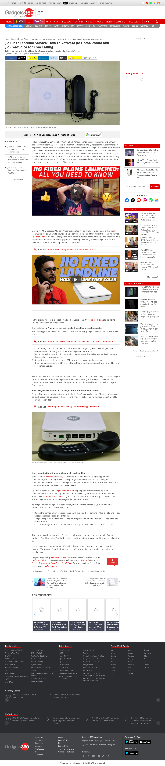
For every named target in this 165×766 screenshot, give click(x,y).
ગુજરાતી (85, 745)
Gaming (56, 26)
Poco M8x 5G (64, 650)
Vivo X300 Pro (10, 673)
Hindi (91, 741)
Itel (112, 673)
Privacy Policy (63, 740)
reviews (63, 557)
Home (9, 21)
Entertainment (68, 26)
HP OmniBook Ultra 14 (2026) (41, 668)
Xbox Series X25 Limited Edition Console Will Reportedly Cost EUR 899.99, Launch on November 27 (143, 720)
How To (48, 26)
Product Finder (103, 21)
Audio (88, 26)
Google (113, 656)
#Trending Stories (12, 691)
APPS (86, 3)
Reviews (66, 21)
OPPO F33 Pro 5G (37, 662)
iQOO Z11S (63, 662)
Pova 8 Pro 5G (64, 665)
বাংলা (96, 741)
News (57, 21)
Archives (38, 746)
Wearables (144, 26)
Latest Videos (130, 209)
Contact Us (39, 749)
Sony (146, 659)
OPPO (130, 668)
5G (153, 26)
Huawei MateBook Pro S (68, 673)
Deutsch (102, 745)
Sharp (146, 656)
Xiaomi (146, 668)
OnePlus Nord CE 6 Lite (39, 656)
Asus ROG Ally (88, 671)
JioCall (72, 571)
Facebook (36, 563)
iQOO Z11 (62, 653)
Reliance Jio (51, 476)
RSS (37, 752)
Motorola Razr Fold (12, 653)
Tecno (146, 665)
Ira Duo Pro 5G (88, 650)
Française (111, 745)
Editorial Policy (63, 746)
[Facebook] (127, 200)
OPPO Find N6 (10, 659)
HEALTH (59, 3)
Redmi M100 (63, 656)
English (85, 741)
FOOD (44, 3)
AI (29, 21)
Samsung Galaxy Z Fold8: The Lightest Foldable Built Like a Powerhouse (147, 152)
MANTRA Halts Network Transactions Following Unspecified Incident (25, 719)
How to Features (24, 39)
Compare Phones (37, 681)
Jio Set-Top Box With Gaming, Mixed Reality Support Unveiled (73, 406)
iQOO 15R (9, 679)
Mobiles (29, 26)
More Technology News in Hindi (145, 351)
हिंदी (25, 3)
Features (79, 21)
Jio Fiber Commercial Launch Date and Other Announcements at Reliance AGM (80, 341)
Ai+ (112, 650)
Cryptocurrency (36, 665)
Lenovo (130, 653)
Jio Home (103, 571)
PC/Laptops (102, 26)
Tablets (126, 26)
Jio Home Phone (39, 236)
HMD (112, 659)
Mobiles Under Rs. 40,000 (14, 662)
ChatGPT (8, 656)
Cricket (37, 3)
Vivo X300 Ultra (10, 665)
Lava (129, 650)
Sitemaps (39, 740)
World (13, 3)
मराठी (113, 741)
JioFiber (55, 571)
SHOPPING (79, 3)
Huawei (113, 665)
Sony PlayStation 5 (37, 650)
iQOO (113, 671)
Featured (129, 146)
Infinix (113, 668)
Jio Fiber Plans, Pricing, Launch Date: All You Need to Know (72, 249)
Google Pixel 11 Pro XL (67, 671)
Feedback (39, 743)
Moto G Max (63, 668)
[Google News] (156, 200)
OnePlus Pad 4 (36, 659)
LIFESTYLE (51, 3)
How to (13, 39)
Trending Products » (133, 74)
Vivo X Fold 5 (9, 682)
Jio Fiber (48, 571)
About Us (39, 737)
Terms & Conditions (66, 749)
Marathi (108, 3)
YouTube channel (51, 566)
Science (135, 26)
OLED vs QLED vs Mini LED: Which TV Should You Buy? (25, 696)
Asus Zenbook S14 (12, 668)
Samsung (147, 653)
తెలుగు (107, 741)
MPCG (102, 3)
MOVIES (30, 3)
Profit (20, 3)
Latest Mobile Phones (38, 678)
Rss (107, 755)
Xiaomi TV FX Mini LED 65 (92, 662)
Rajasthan (94, 3)
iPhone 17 (34, 671)
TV (94, 26)
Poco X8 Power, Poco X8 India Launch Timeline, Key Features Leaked (105, 719)
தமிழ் (102, 741)
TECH (66, 3)
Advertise (39, 755)
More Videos (152, 277)
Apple (113, 653)
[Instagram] (145, 200)
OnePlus (131, 665)
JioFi (64, 476)
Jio (85, 571)
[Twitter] (133, 200)
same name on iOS (53, 496)
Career (60, 737)
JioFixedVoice (97, 319)
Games (71, 3)
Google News (67, 563)
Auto (49, 21)
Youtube (93, 755)
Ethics (60, 743)
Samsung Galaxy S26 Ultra (14, 650)
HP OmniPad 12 (36, 653)
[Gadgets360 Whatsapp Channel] (151, 200)
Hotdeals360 (115, 26)
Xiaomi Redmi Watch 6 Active (93, 656)
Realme (130, 673)
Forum (84, 560)
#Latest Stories (11, 714)
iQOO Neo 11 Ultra (66, 659)
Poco (129, 671)
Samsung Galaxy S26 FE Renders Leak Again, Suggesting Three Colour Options (66, 720)
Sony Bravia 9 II (88, 665)
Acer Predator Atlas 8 (90, 668)
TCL (145, 662)
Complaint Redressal (66, 752)
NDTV (7, 3)
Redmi (146, 650)
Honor (113, 662)
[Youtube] (139, 200)
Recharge (134, 21)
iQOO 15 (8, 671)
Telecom (38, 26)
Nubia (130, 662)
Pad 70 (85, 653)
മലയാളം (94, 745)
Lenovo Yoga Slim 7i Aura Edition (16, 676)
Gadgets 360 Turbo (40, 560)
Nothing (130, 659)
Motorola (131, 656)
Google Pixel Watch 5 (90, 659)
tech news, (55, 557)
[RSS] (158, 3)
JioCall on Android (66, 490)
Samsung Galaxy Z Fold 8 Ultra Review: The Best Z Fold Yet (67, 696)
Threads (54, 563)
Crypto (80, 26)
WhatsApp (45, 563)
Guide (89, 21)
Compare (120, 21)
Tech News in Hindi (133, 283)
